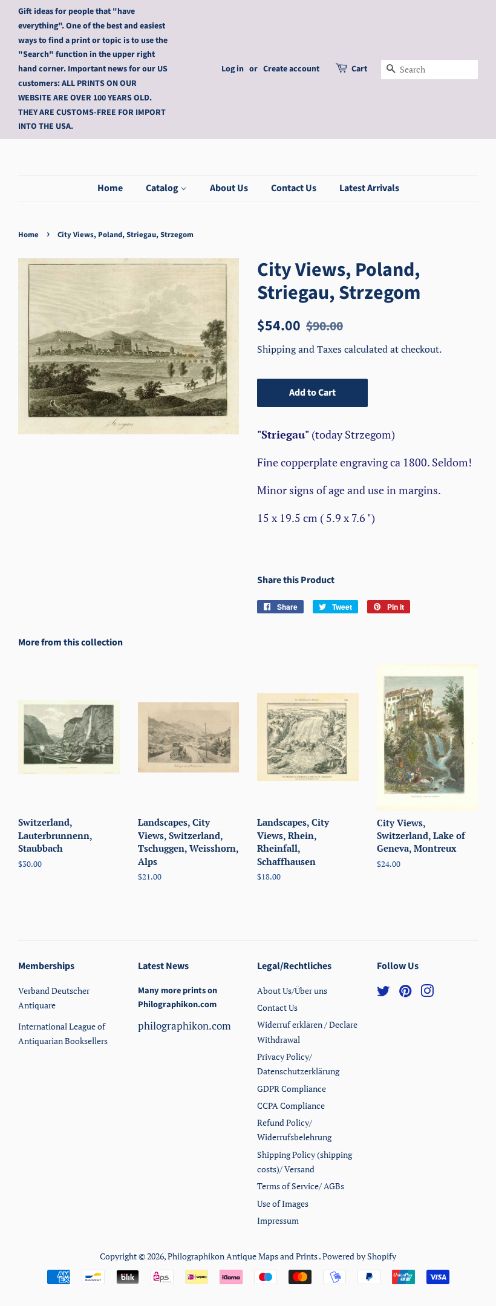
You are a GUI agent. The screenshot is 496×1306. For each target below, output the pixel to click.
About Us (229, 188)
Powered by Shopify (359, 1256)
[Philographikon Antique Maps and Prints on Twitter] (383, 993)
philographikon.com (184, 1026)
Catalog (163, 188)
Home (110, 188)
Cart (359, 69)
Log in (232, 69)
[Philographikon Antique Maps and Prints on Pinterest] (405, 993)
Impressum (278, 1220)
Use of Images (282, 1203)
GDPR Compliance (291, 1088)
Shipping (277, 349)
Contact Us (293, 188)
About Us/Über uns (292, 990)
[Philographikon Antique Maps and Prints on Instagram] (427, 993)
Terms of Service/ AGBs (300, 1186)
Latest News (163, 966)
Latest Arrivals (369, 188)
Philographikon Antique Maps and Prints (243, 1256)
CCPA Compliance (291, 1105)
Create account (291, 69)
